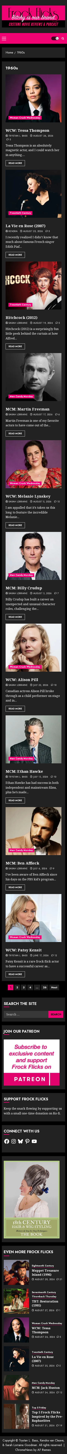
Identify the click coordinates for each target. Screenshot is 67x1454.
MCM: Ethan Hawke (24, 771)
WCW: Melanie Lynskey (28, 496)
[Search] (62, 38)
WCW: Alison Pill (22, 679)
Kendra (13, 231)
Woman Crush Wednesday (25, 117)
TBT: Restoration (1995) (45, 1303)
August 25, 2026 (33, 231)
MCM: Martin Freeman (28, 409)
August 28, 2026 (45, 1279)
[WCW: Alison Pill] (33, 648)
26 (45, 987)
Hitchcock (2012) (21, 317)
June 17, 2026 (41, 955)
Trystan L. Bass (18, 136)
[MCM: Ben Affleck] (33, 831)
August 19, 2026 (43, 323)
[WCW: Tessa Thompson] (33, 98)
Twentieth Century (20, 213)
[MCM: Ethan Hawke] (33, 739)
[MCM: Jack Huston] (16, 1387)
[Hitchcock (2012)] (33, 286)
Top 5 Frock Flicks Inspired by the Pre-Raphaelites (47, 1416)
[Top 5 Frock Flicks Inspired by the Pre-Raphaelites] (16, 1416)
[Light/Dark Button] (55, 38)
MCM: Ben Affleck (22, 863)
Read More (15, 163)
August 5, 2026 (42, 501)
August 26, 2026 (43, 136)
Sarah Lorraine (18, 323)
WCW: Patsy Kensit (24, 950)
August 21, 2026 (45, 1425)
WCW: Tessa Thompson (27, 130)
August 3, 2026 (42, 593)
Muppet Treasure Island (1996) (45, 1273)
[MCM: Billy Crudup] (33, 556)
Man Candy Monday (21, 396)
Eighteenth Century (43, 1265)
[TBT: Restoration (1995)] (16, 1301)
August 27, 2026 (44, 1310)
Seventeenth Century (44, 1292)
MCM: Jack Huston (46, 1388)
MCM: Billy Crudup (24, 587)
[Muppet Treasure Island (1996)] (16, 1272)
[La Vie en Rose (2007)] (33, 194)
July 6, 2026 (40, 868)
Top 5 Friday (39, 1407)
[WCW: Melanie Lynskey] (33, 464)
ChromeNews (24, 1450)
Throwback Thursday (44, 1296)
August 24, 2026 (45, 1392)
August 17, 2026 (42, 414)
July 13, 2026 (40, 777)
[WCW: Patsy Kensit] (33, 918)
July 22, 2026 (40, 685)
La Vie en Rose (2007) (25, 225)
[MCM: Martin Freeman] (33, 377)
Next (54, 987)
